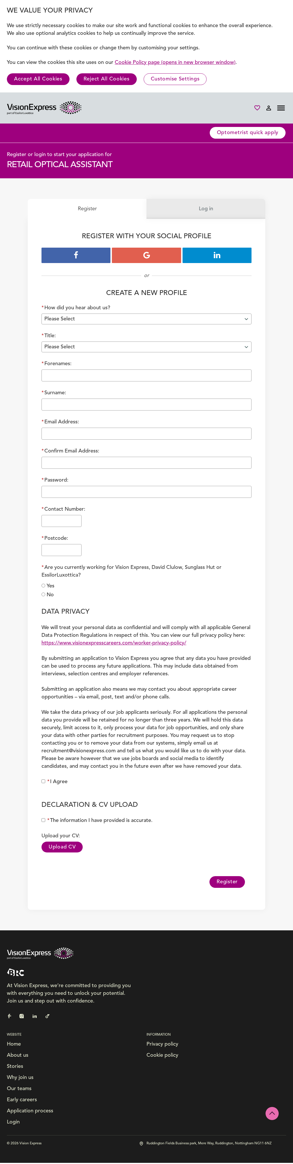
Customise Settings (175, 79)
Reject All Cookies (107, 79)
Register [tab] (87, 208)
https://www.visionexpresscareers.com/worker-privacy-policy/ (113, 643)
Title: (48, 335)
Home (14, 1044)
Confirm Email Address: (70, 451)
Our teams (19, 1088)
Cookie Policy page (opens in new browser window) (175, 62)
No (50, 594)
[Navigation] (281, 108)
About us (17, 1055)
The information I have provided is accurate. (100, 820)
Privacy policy (162, 1044)
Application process (30, 1111)
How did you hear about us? (75, 307)
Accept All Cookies (38, 79)
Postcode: (54, 538)
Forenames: (56, 363)
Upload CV (62, 847)
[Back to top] (272, 1113)
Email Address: (60, 422)
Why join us (20, 1077)
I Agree (57, 781)
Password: (54, 480)
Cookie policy (162, 1055)
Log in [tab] (206, 208)
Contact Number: (63, 509)
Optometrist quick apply (247, 132)
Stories (15, 1066)
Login (13, 1122)
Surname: (53, 392)
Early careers (22, 1099)
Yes (50, 586)
